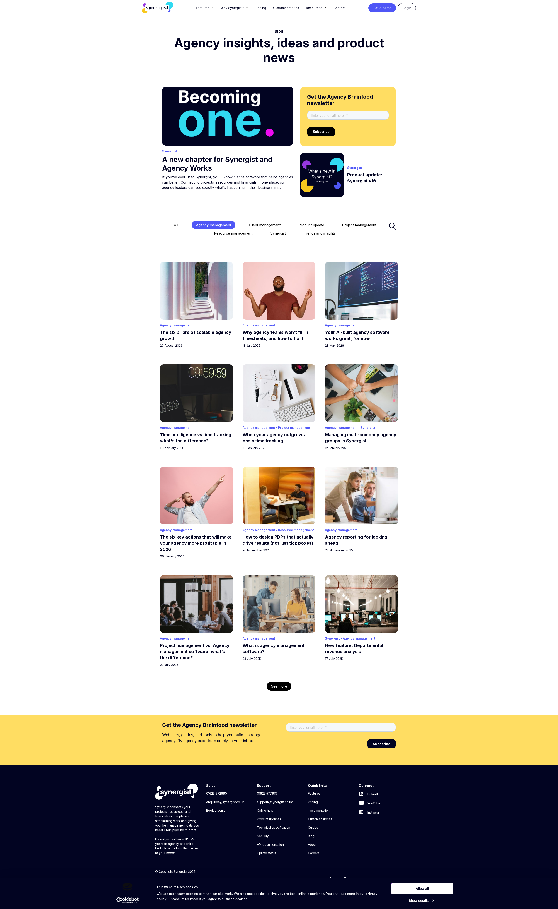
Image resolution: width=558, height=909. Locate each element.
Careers (314, 853)
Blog (311, 836)
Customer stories (320, 819)
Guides (313, 827)
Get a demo (382, 8)
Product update (311, 225)
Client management (265, 225)
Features (314, 793)
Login (406, 8)
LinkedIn (373, 794)
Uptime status (266, 853)
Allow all (422, 888)
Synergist (278, 233)
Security (263, 836)
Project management (359, 225)
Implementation (319, 810)
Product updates (269, 819)
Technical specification (273, 827)
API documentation (270, 844)
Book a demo (216, 810)
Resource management (233, 233)
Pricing (313, 802)
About (312, 844)
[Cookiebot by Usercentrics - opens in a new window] (128, 900)
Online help (265, 810)
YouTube (373, 803)
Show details (419, 900)
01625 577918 (267, 793)
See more (279, 686)
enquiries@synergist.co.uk (225, 802)
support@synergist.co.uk (275, 802)
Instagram (374, 812)
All (176, 225)
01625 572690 (216, 793)
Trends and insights (320, 233)
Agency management (213, 225)
